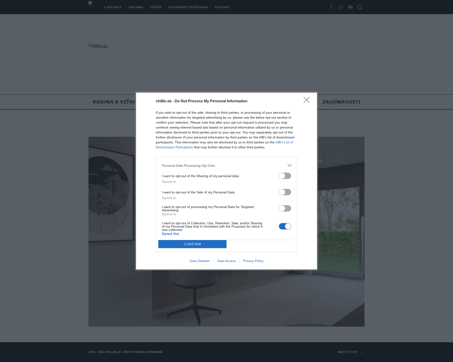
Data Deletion (200, 261)
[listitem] (226, 165)
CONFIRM (192, 244)
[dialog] (226, 181)
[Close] (308, 101)
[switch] (285, 176)
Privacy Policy (253, 261)
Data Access (226, 261)
